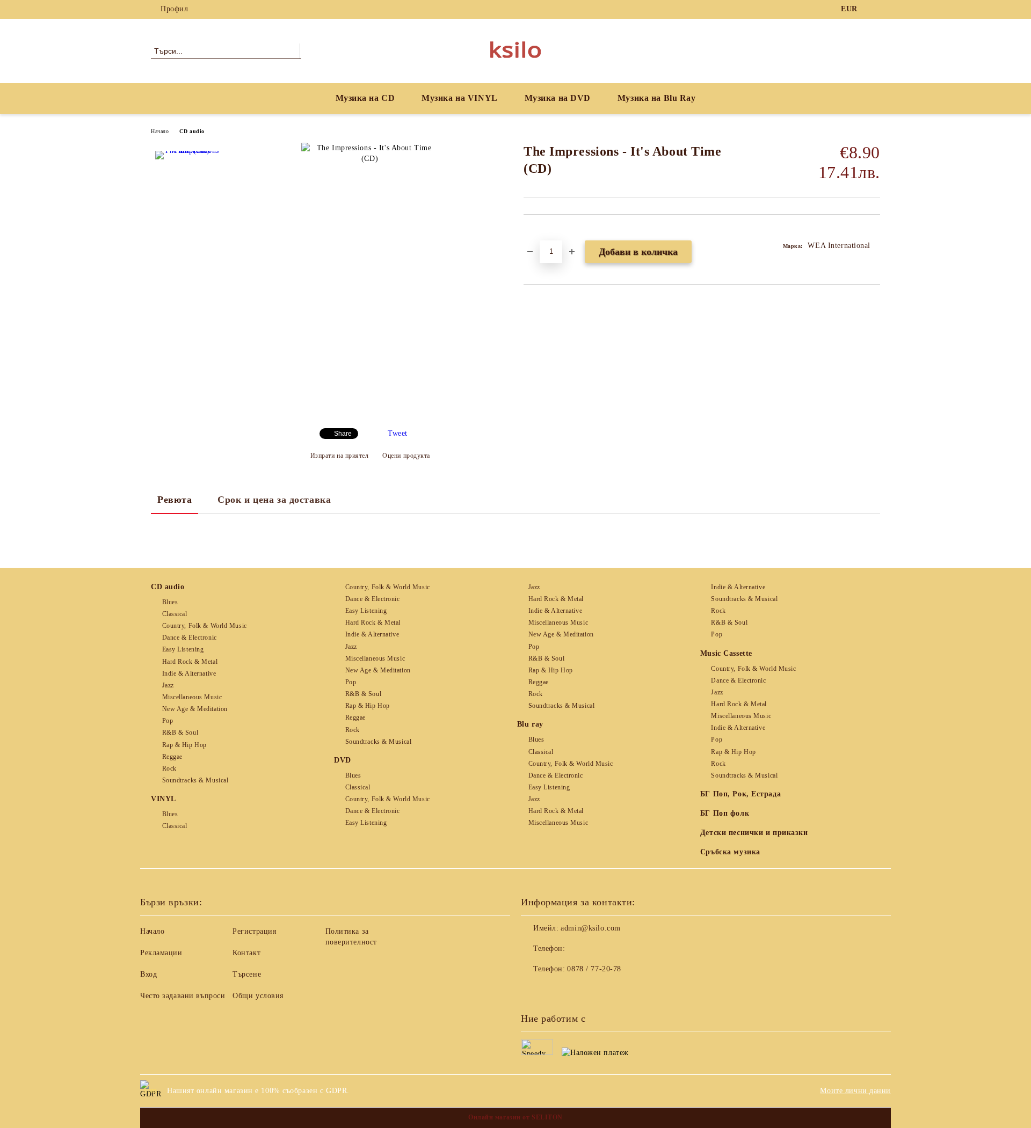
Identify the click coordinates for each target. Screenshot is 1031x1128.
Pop (167, 720)
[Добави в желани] (544, 232)
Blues (170, 602)
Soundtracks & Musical (195, 780)
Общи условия (258, 996)
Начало (160, 131)
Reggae (172, 756)
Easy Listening (183, 649)
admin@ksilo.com (590, 928)
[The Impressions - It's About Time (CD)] (187, 183)
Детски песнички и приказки (754, 833)
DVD (342, 760)
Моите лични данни (855, 1091)
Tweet (398, 433)
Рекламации (161, 953)
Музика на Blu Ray (657, 97)
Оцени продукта (406, 455)
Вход (148, 974)
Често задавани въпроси (182, 996)
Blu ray (530, 724)
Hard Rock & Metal (189, 661)
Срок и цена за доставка (274, 499)
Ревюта (174, 499)
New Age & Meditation (195, 709)
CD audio (191, 131)
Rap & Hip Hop (184, 745)
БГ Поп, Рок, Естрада (740, 794)
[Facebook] (874, 9)
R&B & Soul (180, 732)
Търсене (247, 974)
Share (343, 433)
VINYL (163, 799)
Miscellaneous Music (192, 697)
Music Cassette (726, 653)
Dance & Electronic (189, 637)
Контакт (246, 953)
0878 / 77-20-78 (594, 969)
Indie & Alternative (189, 673)
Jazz (168, 685)
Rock (169, 768)
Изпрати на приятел (339, 455)
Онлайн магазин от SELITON (515, 1117)
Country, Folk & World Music (204, 625)
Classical (174, 614)
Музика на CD (365, 97)
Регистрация (254, 931)
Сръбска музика (730, 852)
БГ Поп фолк (724, 813)
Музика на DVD (558, 97)
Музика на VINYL (459, 97)
